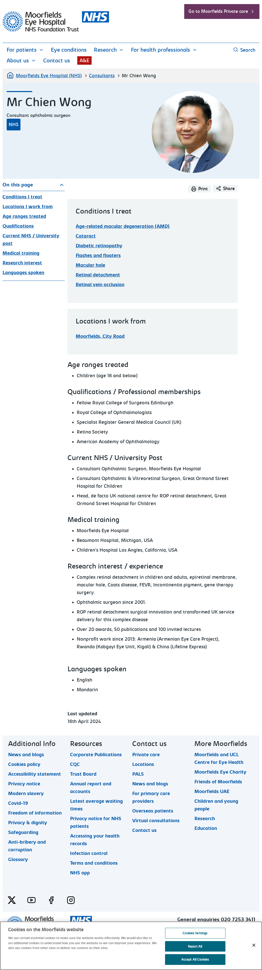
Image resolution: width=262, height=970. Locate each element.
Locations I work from (28, 206)
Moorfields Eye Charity (220, 771)
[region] (131, 945)
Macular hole (90, 265)
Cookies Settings (195, 933)
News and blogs (26, 754)
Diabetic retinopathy (99, 246)
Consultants (102, 76)
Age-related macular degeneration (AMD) (123, 226)
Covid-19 (18, 803)
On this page (18, 185)
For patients (22, 50)
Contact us (56, 60)
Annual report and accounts (90, 783)
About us (18, 60)
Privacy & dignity (27, 822)
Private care (146, 754)
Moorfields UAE (212, 791)
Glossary (18, 859)
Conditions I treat (22, 197)
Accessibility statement (34, 773)
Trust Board (83, 773)
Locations (143, 764)
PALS (138, 773)
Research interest (22, 263)
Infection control (88, 853)
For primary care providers (151, 793)
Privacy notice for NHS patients (95, 818)
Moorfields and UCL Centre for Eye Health (218, 754)
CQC (75, 764)
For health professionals (160, 50)
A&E (84, 60)
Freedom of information (35, 812)
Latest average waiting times (96, 801)
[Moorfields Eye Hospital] (56, 30)
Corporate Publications (96, 754)
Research (105, 50)
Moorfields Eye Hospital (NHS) (49, 76)
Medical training (21, 253)
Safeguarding (23, 832)
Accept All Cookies (195, 959)
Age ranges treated (24, 216)
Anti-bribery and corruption (27, 841)
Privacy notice (24, 783)
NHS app (80, 872)
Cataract (86, 236)
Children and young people (216, 801)
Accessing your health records (94, 835)
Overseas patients (152, 810)
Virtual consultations (156, 820)
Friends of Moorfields (218, 781)
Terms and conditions (94, 862)
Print (203, 189)
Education (205, 828)
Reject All (195, 946)
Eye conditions (69, 50)
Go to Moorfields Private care (218, 11)
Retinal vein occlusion (100, 284)
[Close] (253, 945)
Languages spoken (23, 272)
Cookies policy (24, 764)
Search (247, 50)
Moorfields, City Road (100, 336)
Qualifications (18, 226)
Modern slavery (26, 793)
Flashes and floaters (98, 255)
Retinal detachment (98, 275)
